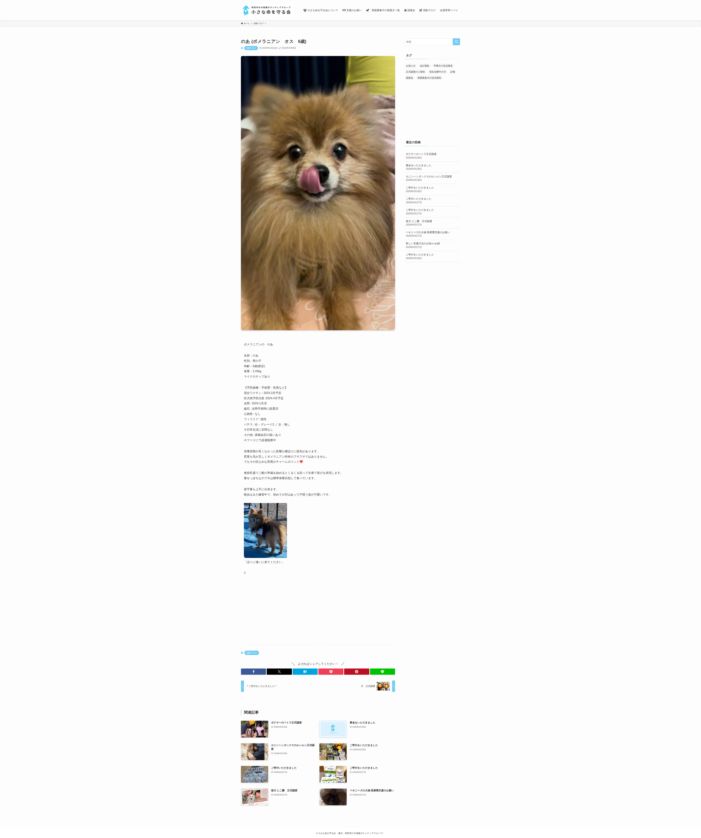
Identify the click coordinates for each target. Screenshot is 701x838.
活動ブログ (251, 48)
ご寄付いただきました (418, 200)
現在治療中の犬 (437, 71)
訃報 (452, 71)
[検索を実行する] (456, 41)
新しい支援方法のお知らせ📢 (423, 245)
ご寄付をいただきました (420, 189)
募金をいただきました (418, 167)
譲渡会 (409, 77)
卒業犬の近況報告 (443, 65)
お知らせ (410, 65)
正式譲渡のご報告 (415, 71)
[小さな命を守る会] (267, 10)
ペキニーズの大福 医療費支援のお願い (428, 234)
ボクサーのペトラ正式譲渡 (421, 156)
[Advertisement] (318, 613)
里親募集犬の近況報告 (429, 77)
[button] (253, 672)
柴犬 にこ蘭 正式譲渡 (419, 223)
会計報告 (424, 65)
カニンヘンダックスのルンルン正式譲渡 (429, 178)
